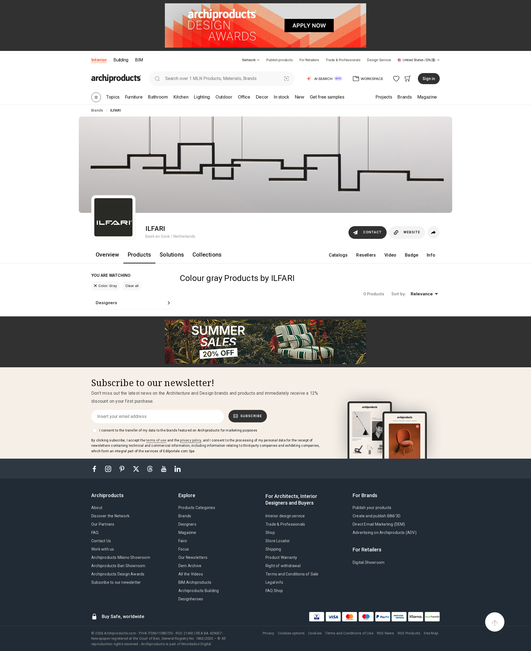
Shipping (273, 549)
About (96, 507)
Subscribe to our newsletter (116, 582)
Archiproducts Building (198, 590)
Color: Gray (107, 286)
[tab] (258, 60)
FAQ (95, 532)
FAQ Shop (274, 590)
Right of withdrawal (283, 566)
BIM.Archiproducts (194, 582)
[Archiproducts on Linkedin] (177, 468)
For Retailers (309, 60)
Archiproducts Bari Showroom (118, 566)
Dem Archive (189, 566)
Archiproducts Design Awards (117, 574)
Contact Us (101, 541)
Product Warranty (281, 557)
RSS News (385, 633)
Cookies (315, 633)
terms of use (156, 440)
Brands (184, 516)
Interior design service (285, 516)
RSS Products (409, 633)
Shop (270, 532)
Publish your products (372, 507)
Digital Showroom (368, 562)
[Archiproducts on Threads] (150, 468)
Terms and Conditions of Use (349, 633)
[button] (251, 60)
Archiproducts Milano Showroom (120, 557)
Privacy (268, 633)
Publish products (279, 60)
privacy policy (190, 440)
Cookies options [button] (291, 633)
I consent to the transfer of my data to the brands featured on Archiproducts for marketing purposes (178, 430)
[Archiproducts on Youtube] (164, 468)
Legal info (274, 582)
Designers (187, 524)
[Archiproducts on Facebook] (96, 468)
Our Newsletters (192, 557)
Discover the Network (110, 516)
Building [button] (120, 60)
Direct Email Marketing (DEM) (379, 524)
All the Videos (190, 574)
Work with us (102, 549)
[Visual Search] (286, 78)
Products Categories (196, 507)
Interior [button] (99, 60)
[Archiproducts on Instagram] (109, 468)
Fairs (182, 541)
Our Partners (102, 524)
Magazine (187, 532)
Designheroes (190, 599)
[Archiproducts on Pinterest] (122, 468)
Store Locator (278, 541)
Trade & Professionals (343, 60)
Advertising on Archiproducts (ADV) (385, 532)
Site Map (431, 633)
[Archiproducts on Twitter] (137, 468)
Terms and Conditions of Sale (292, 574)
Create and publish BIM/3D (376, 516)
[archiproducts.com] (116, 78)
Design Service (379, 60)
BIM (139, 60)
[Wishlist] (396, 78)
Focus (183, 549)
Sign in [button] (429, 78)
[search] (157, 78)
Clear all (132, 286)
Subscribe (251, 416)
